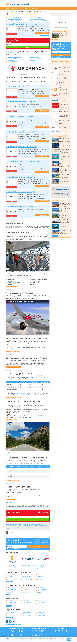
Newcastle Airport (41, 603)
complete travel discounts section (26, 525)
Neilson (24, 590)
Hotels (34, 633)
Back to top (8, 220)
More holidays (9, 581)
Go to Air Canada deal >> (42, 33)
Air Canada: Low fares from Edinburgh (20, 192)
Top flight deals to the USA (36, 17)
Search (38, 8)
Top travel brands (12, 589)
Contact (12, 631)
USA (41, 635)
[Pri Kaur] (7, 533)
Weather (8, 8)
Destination (8, 42)
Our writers (20, 631)
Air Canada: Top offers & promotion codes (21, 24)
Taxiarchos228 (28, 271)
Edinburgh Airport (27, 603)
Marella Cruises (26, 592)
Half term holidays (12, 579)
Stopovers (32, 60)
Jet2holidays (25, 589)
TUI (23, 587)
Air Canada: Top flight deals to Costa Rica (21, 147)
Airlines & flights (12, 590)
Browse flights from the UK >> (12, 480)
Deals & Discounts (13, 11)
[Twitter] (10, 621)
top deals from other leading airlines (37, 524)
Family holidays (11, 577)
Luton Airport (26, 600)
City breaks (10, 576)
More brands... (55, 131)
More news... (55, 236)
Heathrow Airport (27, 615)
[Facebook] (7, 621)
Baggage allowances (12, 61)
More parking (9, 606)
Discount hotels (11, 592)
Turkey (42, 634)
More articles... (55, 39)
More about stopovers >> (11, 499)
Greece (42, 631)
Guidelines (20, 633)
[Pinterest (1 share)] (13, 621)
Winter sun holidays (27, 579)
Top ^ (19, 624)
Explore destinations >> (11, 419)
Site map (13, 635)
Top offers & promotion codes (15, 17)
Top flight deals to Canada (14, 20)
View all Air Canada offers (44, 35)
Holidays (35, 630)
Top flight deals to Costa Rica (37, 19)
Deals (21, 8)
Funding (20, 634)
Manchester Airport (12, 600)
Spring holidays (26, 574)
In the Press (18, 636)
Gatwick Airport (41, 600)
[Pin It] (7, 269)
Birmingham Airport (27, 602)
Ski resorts (40, 579)
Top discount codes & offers (14, 57)
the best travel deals (63, 192)
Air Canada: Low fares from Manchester (21, 177)
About (12, 630)
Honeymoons (40, 574)
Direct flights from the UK (36, 58)
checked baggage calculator (23, 393)
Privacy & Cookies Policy (19, 640)
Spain (42, 633)
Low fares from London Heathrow (38, 20)
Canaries (42, 630)
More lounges (9, 617)
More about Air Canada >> (11, 286)
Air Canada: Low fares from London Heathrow (23, 162)
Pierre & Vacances (41, 589)
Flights (34, 631)
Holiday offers (11, 587)
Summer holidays (27, 576)
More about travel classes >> (12, 351)
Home (7, 11)
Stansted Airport (12, 602)
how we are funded (64, 14)
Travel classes (11, 60)
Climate (35, 635)
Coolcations (40, 576)
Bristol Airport (11, 603)
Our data (20, 630)
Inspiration (27, 8)
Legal (12, 634)
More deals (8, 594)
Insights (33, 8)
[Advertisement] (50, 3)
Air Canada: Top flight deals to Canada (20, 116)
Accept (69, 639)
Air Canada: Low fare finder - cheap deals (21, 102)
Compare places (41, 577)
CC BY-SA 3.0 (38, 271)
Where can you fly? (34, 57)
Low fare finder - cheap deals (15, 19)
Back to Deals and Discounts (11, 624)
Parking (35, 634)
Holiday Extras (40, 587)
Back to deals (9, 289)
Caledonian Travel (41, 590)
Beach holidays (11, 574)
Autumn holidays (27, 577)
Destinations (15, 8)
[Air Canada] (61, 27)
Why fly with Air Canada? (13, 58)
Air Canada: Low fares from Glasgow (19, 207)
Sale (12, 33)
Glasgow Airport (41, 602)
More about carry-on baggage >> (13, 367)
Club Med (39, 592)
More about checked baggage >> (13, 397)
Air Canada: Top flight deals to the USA (20, 132)
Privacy (12, 633)
